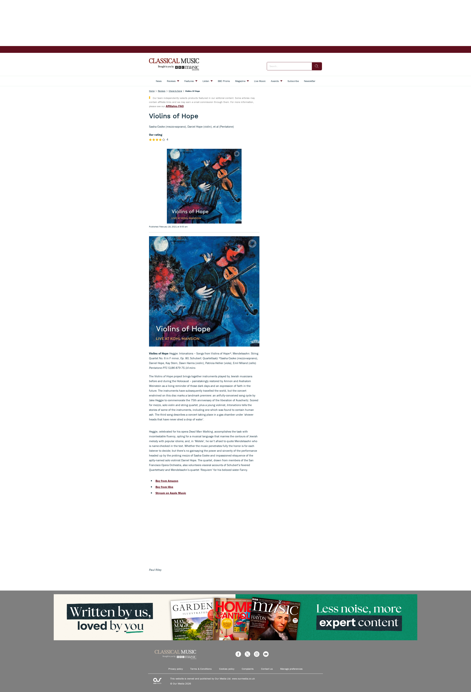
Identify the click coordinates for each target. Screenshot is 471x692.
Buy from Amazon (166, 481)
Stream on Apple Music (170, 493)
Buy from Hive (164, 487)
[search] (317, 66)
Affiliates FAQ (175, 106)
